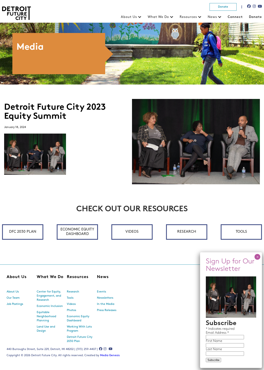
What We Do (158, 17)
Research (186, 232)
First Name (214, 341)
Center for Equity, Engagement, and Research (49, 296)
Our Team (13, 298)
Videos (132, 232)
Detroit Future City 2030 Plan (79, 339)
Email (210, 333)
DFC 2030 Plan (22, 232)
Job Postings (15, 304)
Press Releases (106, 310)
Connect (235, 17)
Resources (188, 17)
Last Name (214, 349)
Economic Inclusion (50, 306)
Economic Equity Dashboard (77, 232)
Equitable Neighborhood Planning (46, 316)
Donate (223, 6)
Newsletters (105, 298)
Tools (241, 232)
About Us (129, 17)
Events (101, 291)
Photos (71, 310)
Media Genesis (110, 355)
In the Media (105, 304)
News (212, 17)
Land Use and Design (46, 328)
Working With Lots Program (79, 328)
